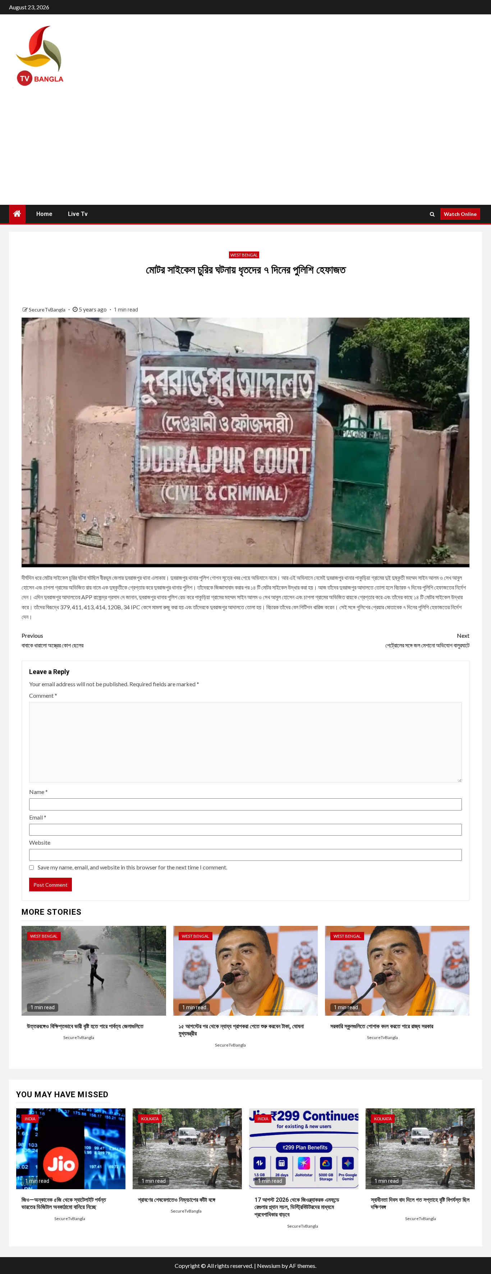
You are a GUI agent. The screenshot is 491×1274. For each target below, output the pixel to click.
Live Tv (78, 214)
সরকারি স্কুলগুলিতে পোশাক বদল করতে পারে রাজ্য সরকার (381, 1026)
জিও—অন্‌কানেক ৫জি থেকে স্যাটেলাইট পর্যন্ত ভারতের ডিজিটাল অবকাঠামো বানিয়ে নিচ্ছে (64, 1203)
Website (39, 842)
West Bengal (244, 255)
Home (44, 214)
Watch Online (460, 214)
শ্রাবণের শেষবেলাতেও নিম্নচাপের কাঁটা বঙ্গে (176, 1199)
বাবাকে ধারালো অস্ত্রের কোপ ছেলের (52, 640)
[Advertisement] (245, 151)
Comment (43, 695)
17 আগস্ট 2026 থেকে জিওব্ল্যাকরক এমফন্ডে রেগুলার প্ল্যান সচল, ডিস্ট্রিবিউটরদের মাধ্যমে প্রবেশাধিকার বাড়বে (296, 1207)
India (30, 1118)
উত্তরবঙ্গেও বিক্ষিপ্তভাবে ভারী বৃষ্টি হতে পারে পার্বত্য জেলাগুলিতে (85, 1026)
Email (37, 817)
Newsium (268, 1265)
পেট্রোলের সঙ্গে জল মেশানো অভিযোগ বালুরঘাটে (427, 640)
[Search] (432, 214)
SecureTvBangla (47, 309)
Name (38, 791)
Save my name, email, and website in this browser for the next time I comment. (132, 867)
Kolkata (150, 1118)
